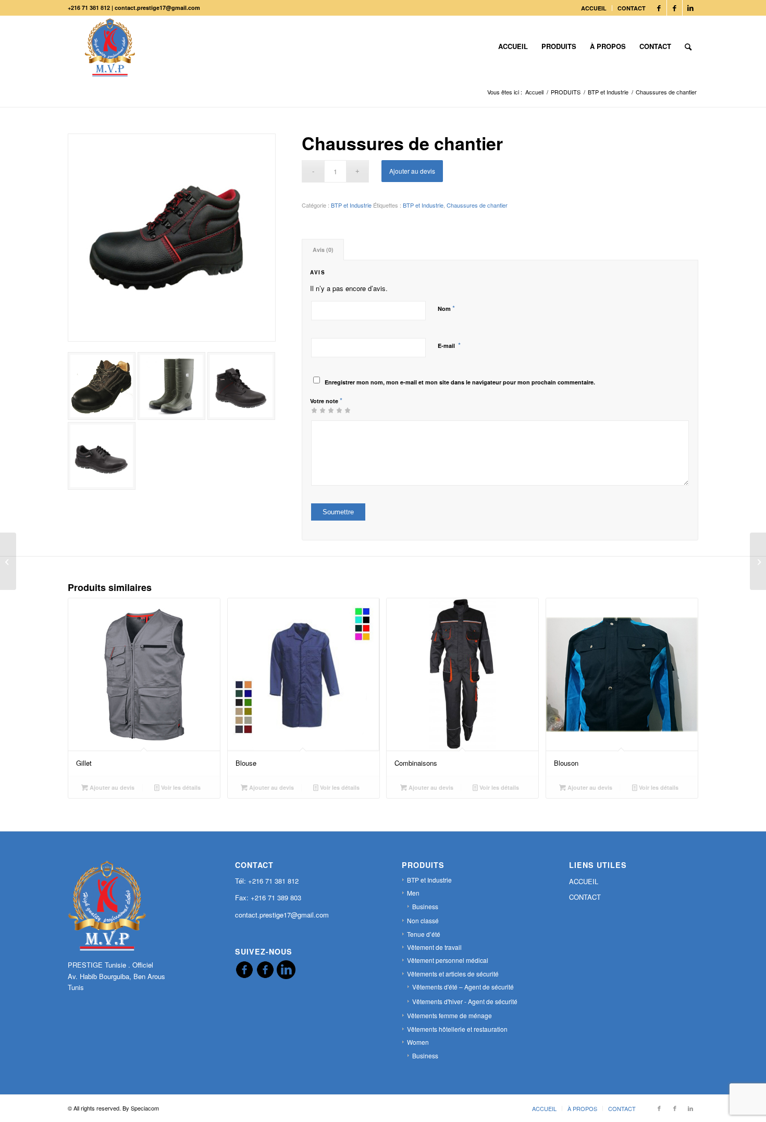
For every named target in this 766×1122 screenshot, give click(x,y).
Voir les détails (180, 787)
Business (425, 906)
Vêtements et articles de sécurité (453, 973)
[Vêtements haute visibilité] (8, 561)
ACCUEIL (594, 8)
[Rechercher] (688, 46)
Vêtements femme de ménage (449, 1015)
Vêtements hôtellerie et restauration (457, 1028)
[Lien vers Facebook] (658, 8)
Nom (446, 308)
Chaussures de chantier (477, 205)
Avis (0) (323, 250)
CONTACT (631, 8)
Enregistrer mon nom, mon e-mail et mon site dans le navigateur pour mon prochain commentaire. (460, 382)
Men (413, 892)
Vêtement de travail (434, 947)
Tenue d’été (423, 934)
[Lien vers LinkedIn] (690, 8)
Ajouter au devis (412, 170)
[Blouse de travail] (758, 561)
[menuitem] (594, 8)
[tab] (323, 249)
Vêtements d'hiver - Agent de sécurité (464, 1001)
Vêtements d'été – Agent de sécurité (463, 986)
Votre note (326, 400)
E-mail (449, 345)
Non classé (423, 920)
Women (418, 1041)
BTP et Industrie (351, 205)
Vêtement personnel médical (447, 960)
